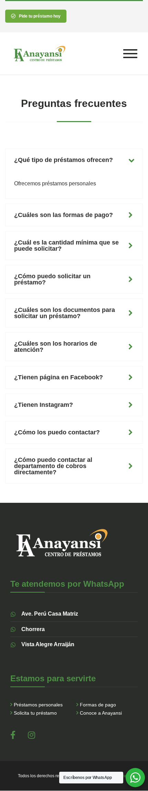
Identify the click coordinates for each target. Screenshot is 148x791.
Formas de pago (98, 704)
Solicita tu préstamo (35, 713)
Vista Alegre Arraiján (47, 644)
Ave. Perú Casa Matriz (49, 614)
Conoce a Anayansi (101, 713)
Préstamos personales (38, 704)
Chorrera (33, 629)
